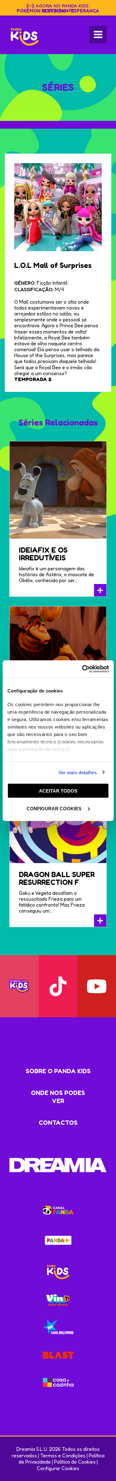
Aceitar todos (58, 790)
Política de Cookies (75, 1462)
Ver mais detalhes (77, 772)
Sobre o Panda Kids (58, 1071)
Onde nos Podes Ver (58, 1097)
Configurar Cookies (58, 1468)
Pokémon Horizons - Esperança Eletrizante (58, 11)
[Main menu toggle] (98, 34)
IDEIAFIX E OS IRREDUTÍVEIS (43, 553)
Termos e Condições (62, 1455)
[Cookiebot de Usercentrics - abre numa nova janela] (82, 669)
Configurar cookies (55, 808)
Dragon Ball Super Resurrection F (57, 878)
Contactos (58, 1122)
